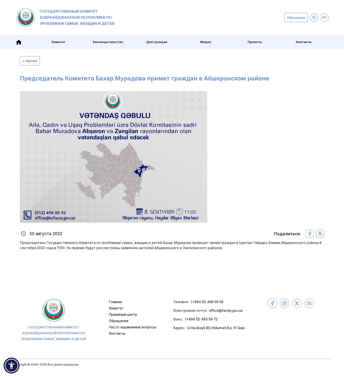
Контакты (303, 42)
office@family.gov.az (226, 310)
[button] (11, 365)
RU (324, 17)
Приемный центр (123, 314)
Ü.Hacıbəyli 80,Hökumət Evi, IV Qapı (216, 328)
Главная (115, 302)
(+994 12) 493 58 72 (201, 319)
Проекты (255, 42)
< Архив (29, 60)
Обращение (296, 17)
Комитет (116, 308)
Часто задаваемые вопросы (132, 327)
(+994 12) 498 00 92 (207, 302)
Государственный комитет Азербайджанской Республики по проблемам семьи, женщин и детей (77, 17)
